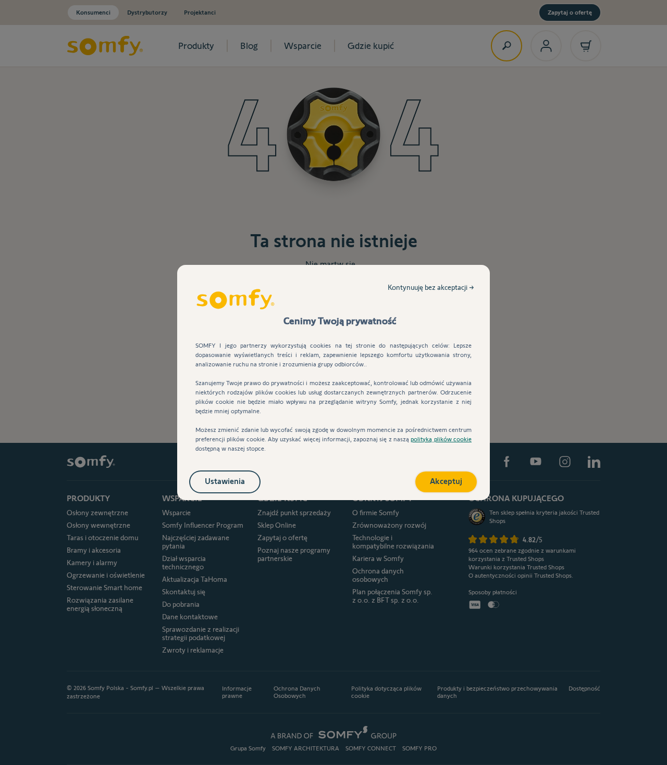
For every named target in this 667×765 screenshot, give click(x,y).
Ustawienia (225, 481)
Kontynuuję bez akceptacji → (431, 287)
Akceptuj (446, 481)
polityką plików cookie (441, 439)
